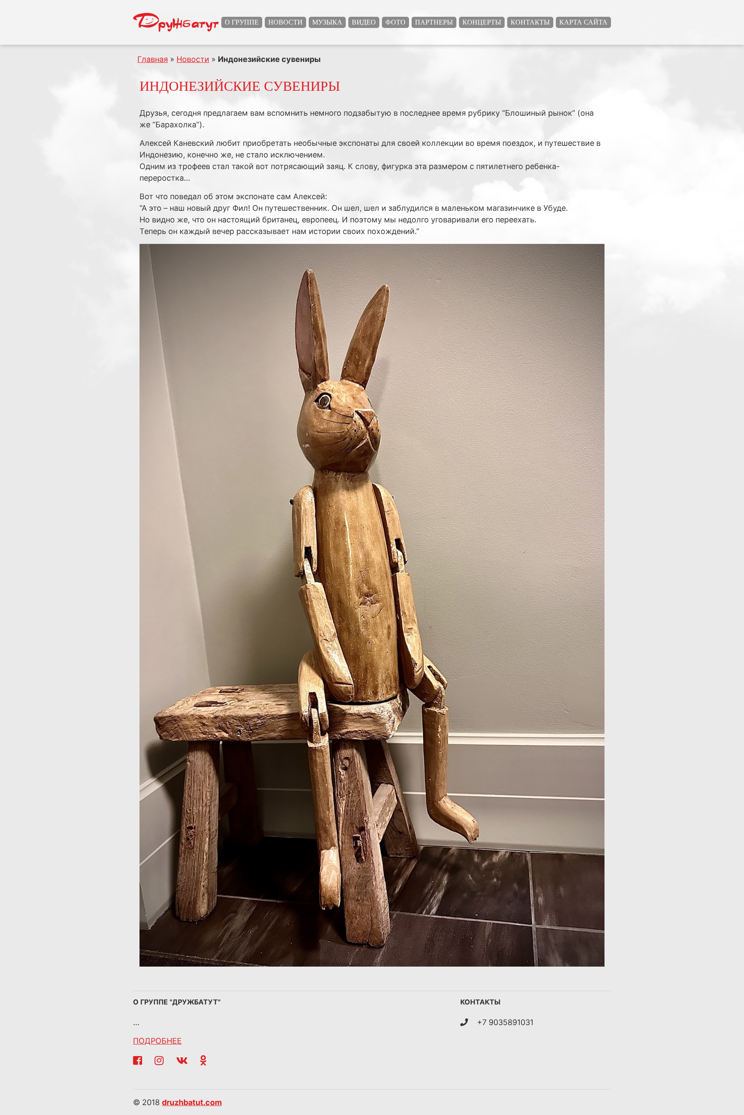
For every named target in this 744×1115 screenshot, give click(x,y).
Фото (395, 22)
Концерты (481, 22)
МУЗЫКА (327, 22)
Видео (364, 22)
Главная (152, 59)
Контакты (530, 22)
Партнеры (434, 22)
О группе (242, 22)
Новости (285, 22)
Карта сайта (583, 22)
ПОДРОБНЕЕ (157, 1040)
